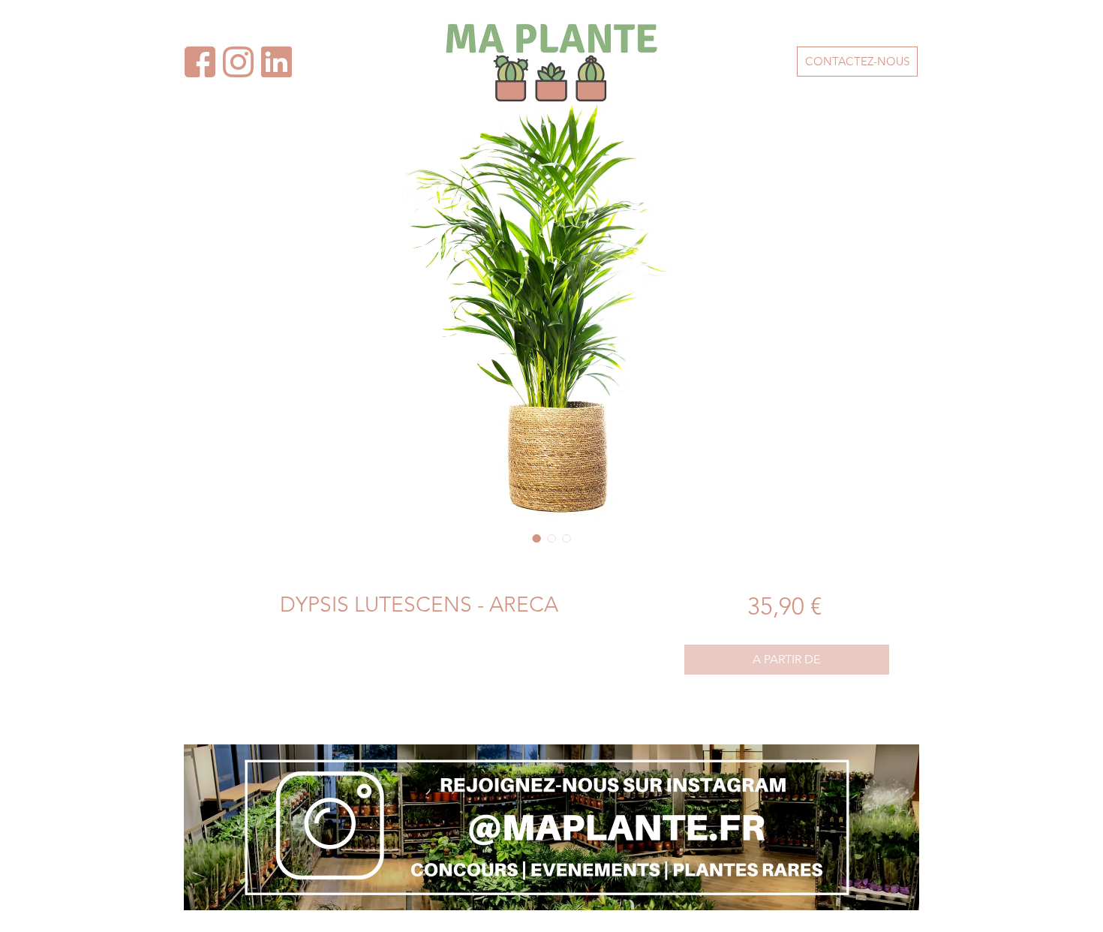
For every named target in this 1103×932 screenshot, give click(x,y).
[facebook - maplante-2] (200, 62)
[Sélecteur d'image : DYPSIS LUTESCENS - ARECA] (536, 538)
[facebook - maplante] (276, 62)
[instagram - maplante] (238, 62)
